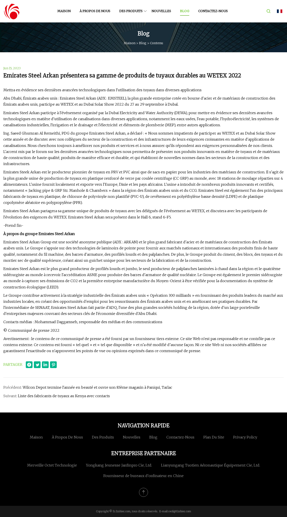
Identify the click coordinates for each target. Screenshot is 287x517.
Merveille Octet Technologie (52, 465)
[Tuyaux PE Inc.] (11, 11)
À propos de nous (95, 11)
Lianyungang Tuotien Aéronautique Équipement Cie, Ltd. (210, 465)
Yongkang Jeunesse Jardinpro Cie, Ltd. (119, 465)
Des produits (131, 11)
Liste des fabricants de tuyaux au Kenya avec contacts (64, 396)
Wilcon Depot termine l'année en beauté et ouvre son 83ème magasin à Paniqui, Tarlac (97, 387)
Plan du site (213, 437)
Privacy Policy (245, 437)
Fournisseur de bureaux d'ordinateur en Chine (143, 475)
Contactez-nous (213, 11)
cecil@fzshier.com (179, 511)
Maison (64, 11)
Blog (184, 11)
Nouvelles (161, 11)
